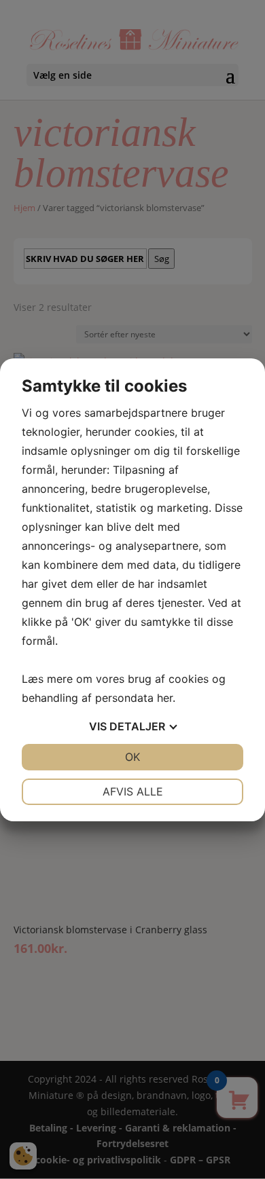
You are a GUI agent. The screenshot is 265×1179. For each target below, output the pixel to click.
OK (132, 757)
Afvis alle (133, 791)
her (165, 698)
